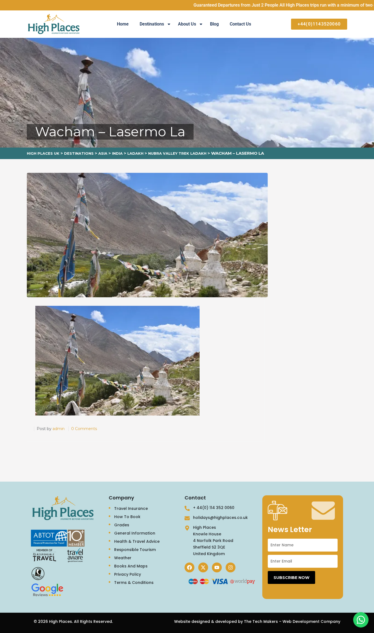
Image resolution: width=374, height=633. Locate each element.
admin (59, 428)
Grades (121, 525)
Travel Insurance (131, 508)
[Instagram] (230, 567)
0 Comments (84, 428)
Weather (122, 558)
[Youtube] (217, 567)
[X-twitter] (203, 567)
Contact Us (240, 24)
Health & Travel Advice (137, 541)
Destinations (152, 24)
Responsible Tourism (135, 549)
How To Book (127, 516)
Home (123, 24)
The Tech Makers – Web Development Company (292, 621)
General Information (134, 533)
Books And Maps (131, 566)
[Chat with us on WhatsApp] (361, 620)
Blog (214, 24)
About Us (187, 24)
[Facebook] (189, 567)
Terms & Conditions (134, 582)
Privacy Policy (127, 574)
